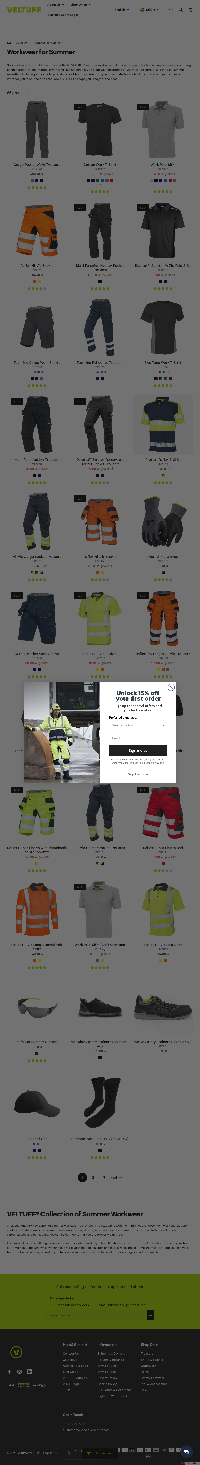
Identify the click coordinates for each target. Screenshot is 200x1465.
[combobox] (137, 725)
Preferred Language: (123, 717)
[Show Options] (163, 725)
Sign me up (138, 750)
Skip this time (138, 774)
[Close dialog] (171, 687)
